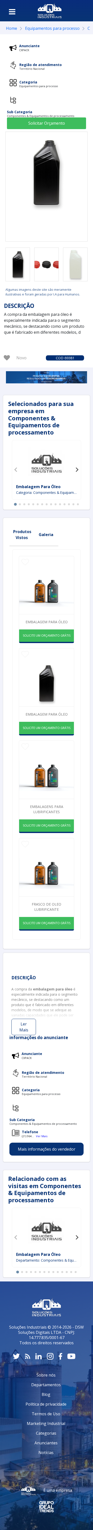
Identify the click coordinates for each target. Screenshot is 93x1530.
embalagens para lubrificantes (46, 809)
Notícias (46, 1452)
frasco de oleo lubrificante (46, 907)
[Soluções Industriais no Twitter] (16, 1356)
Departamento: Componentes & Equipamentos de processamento (46, 1260)
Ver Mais (41, 1136)
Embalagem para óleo (47, 621)
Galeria (46, 534)
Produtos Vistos (22, 534)
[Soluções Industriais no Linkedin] (38, 1356)
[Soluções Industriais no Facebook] (60, 1356)
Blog (46, 1394)
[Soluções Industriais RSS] (27, 1356)
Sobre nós (46, 1375)
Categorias (46, 1433)
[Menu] (12, 11)
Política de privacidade (46, 1404)
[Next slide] (77, 470)
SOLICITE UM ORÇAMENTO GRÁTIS (46, 635)
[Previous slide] (16, 470)
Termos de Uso (46, 1414)
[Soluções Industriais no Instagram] (50, 1356)
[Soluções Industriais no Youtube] (71, 1356)
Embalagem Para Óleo (38, 486)
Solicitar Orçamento (46, 123)
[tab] (15, 504)
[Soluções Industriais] (49, 10)
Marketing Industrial (46, 1423)
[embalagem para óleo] (17, 264)
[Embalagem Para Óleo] (46, 463)
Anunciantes (46, 1443)
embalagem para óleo (47, 714)
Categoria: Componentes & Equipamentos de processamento (46, 492)
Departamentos (46, 1384)
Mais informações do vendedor (46, 1149)
